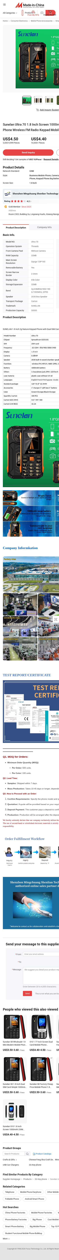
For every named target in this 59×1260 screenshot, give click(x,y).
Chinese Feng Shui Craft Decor (42, 1159)
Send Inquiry (28, 152)
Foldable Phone (12, 1198)
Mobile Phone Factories (41, 1212)
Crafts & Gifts (9, 1159)
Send (27, 993)
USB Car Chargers (11, 1164)
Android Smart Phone (34, 1198)
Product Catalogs (43, 1153)
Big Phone (37, 1219)
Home (5, 21)
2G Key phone (35, 1164)
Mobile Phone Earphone (30, 1192)
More (5, 1238)
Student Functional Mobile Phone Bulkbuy (23, 1233)
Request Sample (51, 159)
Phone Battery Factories (16, 1219)
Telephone (9, 1192)
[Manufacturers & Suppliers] (29, 5)
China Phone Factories (15, 1212)
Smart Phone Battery (14, 1226)
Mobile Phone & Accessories (41, 21)
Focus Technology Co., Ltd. (36, 1249)
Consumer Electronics (19, 21)
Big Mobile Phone (37, 1226)
